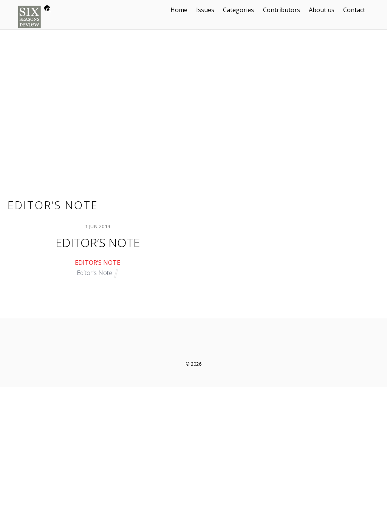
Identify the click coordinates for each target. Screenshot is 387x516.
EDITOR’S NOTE (98, 242)
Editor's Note (94, 273)
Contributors (281, 10)
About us (321, 10)
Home (178, 10)
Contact (354, 10)
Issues (205, 10)
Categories (238, 10)
